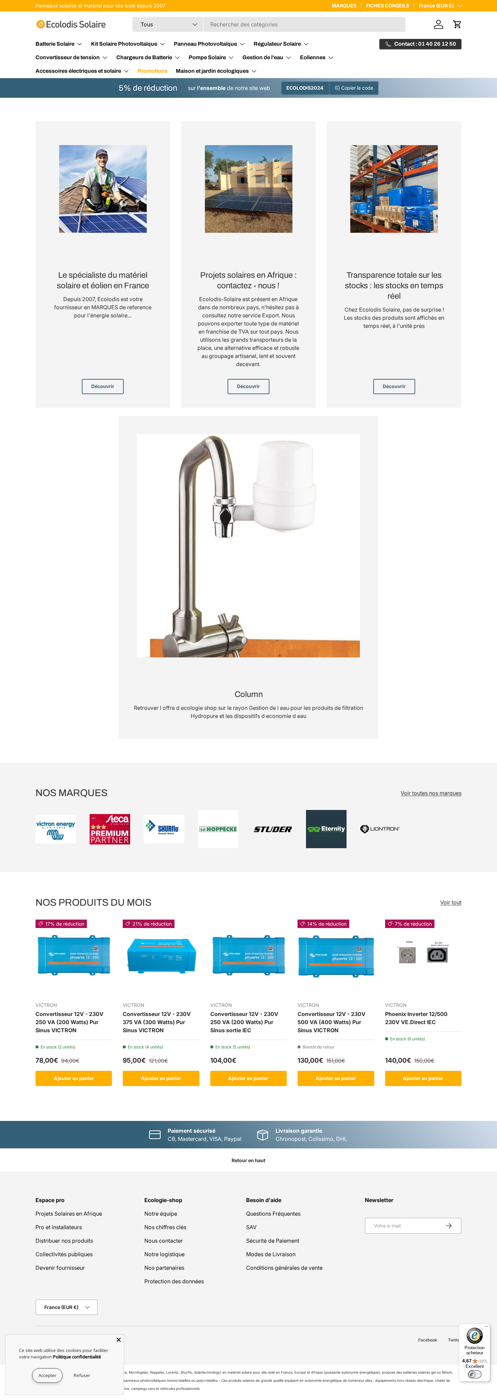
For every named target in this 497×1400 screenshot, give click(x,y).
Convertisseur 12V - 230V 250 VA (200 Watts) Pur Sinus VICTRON (69, 1022)
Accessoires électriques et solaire (78, 71)
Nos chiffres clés (165, 1227)
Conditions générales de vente (284, 1267)
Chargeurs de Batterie (144, 57)
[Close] (118, 1339)
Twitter (455, 1339)
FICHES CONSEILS (387, 5)
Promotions (153, 71)
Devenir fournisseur (60, 1267)
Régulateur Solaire (277, 44)
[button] (457, 24)
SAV (251, 1227)
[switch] (474, 1374)
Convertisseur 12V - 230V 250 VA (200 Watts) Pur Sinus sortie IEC (244, 1022)
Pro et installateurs (59, 1227)
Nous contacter (163, 1240)
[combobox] (269, 24)
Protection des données (174, 1281)
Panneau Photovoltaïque (205, 44)
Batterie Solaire (55, 44)
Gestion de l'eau (262, 57)
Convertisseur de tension (68, 57)
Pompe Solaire (207, 57)
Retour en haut (248, 1160)
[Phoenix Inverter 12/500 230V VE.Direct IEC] (423, 958)
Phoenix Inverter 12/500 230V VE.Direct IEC (416, 1018)
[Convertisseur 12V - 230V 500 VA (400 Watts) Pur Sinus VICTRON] (336, 958)
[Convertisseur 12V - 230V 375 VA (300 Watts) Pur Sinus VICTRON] (161, 958)
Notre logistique (164, 1254)
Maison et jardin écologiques (212, 71)
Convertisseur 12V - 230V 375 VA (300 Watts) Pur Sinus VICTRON (157, 1022)
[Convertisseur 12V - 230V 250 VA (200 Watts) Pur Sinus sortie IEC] (248, 958)
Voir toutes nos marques (431, 793)
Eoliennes (313, 57)
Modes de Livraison (270, 1254)
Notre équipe (160, 1213)
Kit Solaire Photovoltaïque (124, 44)
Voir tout (451, 902)
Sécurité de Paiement (272, 1240)
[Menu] (486, 1328)
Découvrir (102, 386)
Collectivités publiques (64, 1254)
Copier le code (357, 88)
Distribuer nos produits (64, 1240)
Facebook (427, 1339)
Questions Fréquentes (273, 1213)
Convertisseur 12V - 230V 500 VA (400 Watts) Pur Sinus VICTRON (331, 1022)
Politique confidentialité (77, 1357)
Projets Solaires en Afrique (69, 1213)
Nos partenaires (164, 1267)
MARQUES (344, 5)
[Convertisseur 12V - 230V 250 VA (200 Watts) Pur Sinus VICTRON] (74, 958)
